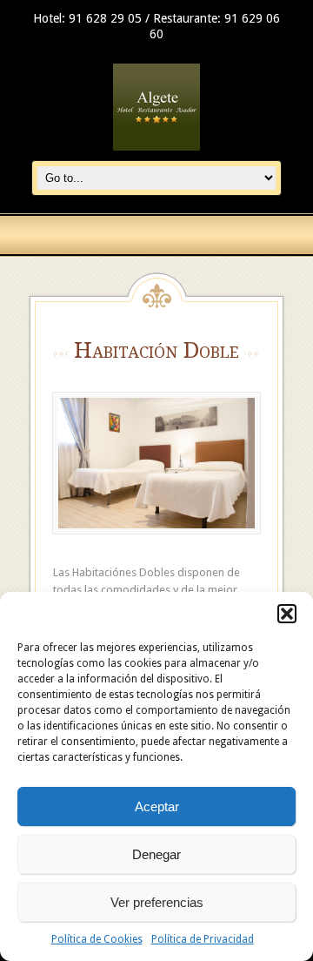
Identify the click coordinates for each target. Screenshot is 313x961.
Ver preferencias (156, 902)
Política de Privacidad (202, 939)
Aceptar (157, 806)
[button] (287, 613)
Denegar (156, 854)
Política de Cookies (97, 939)
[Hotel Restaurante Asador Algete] (156, 151)
